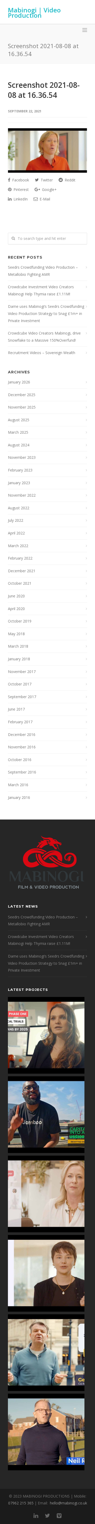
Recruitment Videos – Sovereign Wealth (41, 352)
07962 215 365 (21, 1502)
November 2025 (22, 407)
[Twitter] (47, 1515)
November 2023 (22, 457)
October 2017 (19, 684)
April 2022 (16, 533)
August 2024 (18, 444)
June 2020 (16, 595)
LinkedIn (20, 199)
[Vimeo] (59, 1515)
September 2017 (22, 696)
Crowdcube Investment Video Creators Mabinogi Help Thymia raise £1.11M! (41, 290)
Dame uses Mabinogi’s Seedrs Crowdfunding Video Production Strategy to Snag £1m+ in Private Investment (46, 313)
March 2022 (18, 545)
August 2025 (18, 419)
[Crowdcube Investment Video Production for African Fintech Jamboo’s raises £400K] (46, 1114)
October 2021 (19, 583)
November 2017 (22, 671)
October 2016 (19, 759)
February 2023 (20, 470)
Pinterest (20, 189)
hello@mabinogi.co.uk (68, 1502)
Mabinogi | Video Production (34, 13)
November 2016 (22, 746)
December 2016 (21, 734)
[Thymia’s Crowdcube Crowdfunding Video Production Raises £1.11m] (46, 1273)
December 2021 (21, 570)
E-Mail (44, 199)
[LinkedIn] (36, 1515)
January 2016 (19, 797)
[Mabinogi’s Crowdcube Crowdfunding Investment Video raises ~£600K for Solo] (46, 1194)
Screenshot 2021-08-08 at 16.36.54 (44, 90)
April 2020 (16, 608)
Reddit (69, 179)
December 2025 (21, 394)
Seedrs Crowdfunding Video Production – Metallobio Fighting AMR (43, 271)
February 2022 (20, 558)
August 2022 (18, 507)
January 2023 (19, 482)
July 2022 (15, 520)
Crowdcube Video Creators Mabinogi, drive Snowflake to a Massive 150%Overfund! (44, 337)
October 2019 (19, 621)
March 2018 (18, 646)
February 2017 (20, 721)
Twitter (46, 179)
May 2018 (16, 633)
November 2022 (22, 495)
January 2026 (19, 382)
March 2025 (18, 432)
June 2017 (16, 709)
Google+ (49, 189)
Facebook (20, 179)
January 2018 (19, 658)
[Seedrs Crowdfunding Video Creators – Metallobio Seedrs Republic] (46, 1035)
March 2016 (18, 784)
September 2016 (22, 772)
